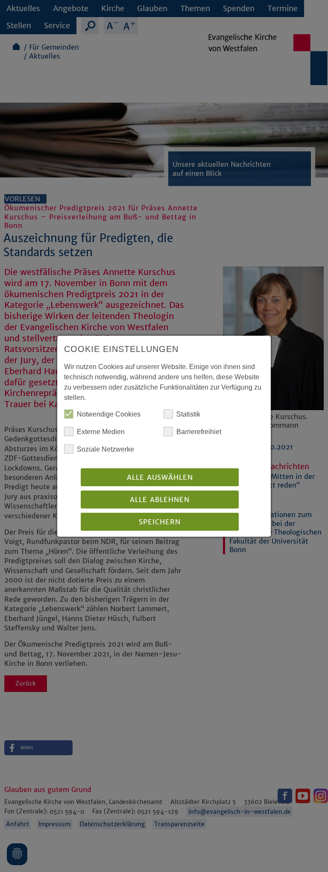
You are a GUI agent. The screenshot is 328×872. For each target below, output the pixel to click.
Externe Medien (101, 431)
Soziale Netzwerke (105, 449)
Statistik (188, 414)
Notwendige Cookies (109, 414)
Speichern (160, 521)
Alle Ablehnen (160, 499)
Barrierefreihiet (198, 431)
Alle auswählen (160, 477)
